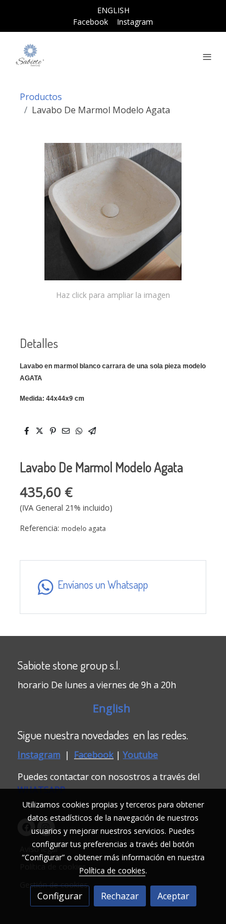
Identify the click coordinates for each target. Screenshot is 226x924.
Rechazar (120, 896)
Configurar (59, 896)
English (113, 708)
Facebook (90, 21)
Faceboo (91, 755)
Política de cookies (112, 870)
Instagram (135, 21)
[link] (30, 56)
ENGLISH (113, 10)
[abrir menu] (207, 57)
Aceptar (173, 896)
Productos (41, 97)
